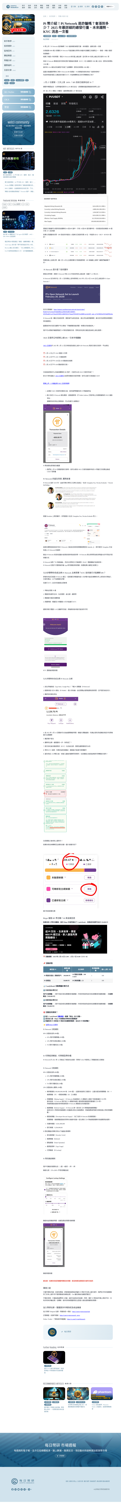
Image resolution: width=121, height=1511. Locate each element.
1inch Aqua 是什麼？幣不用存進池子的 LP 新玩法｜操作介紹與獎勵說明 (27, 244)
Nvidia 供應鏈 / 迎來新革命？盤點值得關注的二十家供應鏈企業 (24, 185)
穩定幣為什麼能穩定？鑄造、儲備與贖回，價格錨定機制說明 (24, 241)
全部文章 (80, 1481)
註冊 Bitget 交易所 (52, 1025)
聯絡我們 (93, 1481)
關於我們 (86, 1481)
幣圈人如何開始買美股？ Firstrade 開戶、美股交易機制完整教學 (25, 191)
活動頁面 (60, 1016)
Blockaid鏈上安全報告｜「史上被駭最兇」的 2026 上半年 (23, 248)
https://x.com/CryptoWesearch (76, 1319)
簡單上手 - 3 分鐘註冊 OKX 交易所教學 (56, 383)
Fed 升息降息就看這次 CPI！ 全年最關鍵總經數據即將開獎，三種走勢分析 (28, 251)
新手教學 (52, 16)
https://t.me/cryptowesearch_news (70, 1315)
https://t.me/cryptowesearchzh (81, 1311)
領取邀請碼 (24, 92)
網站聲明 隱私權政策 (103, 1481)
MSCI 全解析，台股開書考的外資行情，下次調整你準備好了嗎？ (25, 188)
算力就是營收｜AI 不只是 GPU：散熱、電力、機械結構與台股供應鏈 (26, 182)
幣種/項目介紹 (63, 16)
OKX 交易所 (47, 345)
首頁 (44, 16)
